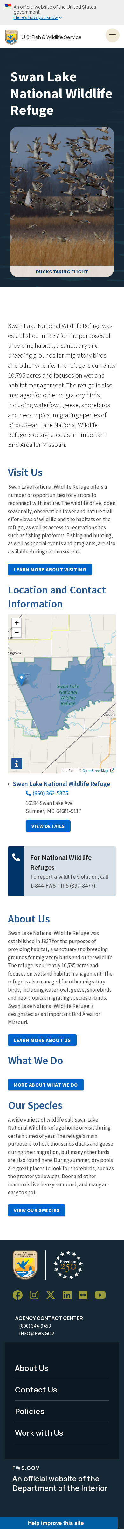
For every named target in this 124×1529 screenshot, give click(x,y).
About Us (31, 1368)
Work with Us (39, 1432)
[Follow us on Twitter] (52, 1295)
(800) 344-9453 (35, 1326)
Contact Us (36, 1389)
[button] (21, 679)
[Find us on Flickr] (85, 1295)
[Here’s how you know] (62, 12)
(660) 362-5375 (50, 793)
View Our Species (36, 1210)
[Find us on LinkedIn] (69, 1295)
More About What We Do (46, 1085)
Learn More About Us (42, 1040)
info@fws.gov (36, 1333)
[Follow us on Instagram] (36, 1295)
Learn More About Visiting (50, 569)
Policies (30, 1411)
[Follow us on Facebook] (19, 1295)
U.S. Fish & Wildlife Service (52, 37)
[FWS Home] (11, 37)
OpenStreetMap (95, 770)
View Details (48, 826)
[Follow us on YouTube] (102, 1295)
